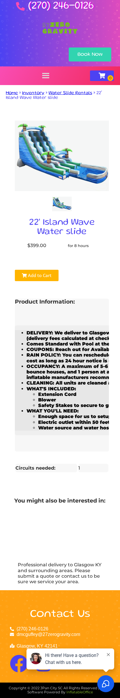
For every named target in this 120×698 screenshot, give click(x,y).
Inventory (33, 93)
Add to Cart (39, 275)
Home (12, 93)
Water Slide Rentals (70, 93)
